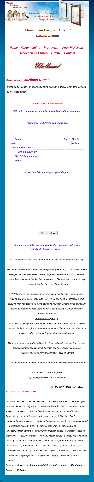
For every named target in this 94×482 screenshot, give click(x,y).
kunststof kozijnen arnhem (58, 440)
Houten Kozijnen (37, 401)
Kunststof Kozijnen (58, 401)
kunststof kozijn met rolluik (28, 440)
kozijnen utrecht (51, 445)
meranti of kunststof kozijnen (73, 450)
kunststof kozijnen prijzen (21, 455)
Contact (10, 460)
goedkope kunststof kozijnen (50, 421)
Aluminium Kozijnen (15, 401)
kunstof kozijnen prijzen (43, 450)
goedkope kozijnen (30, 445)
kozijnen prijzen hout (78, 421)
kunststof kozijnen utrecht (18, 431)
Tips (75, 455)
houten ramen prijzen (72, 445)
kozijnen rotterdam (49, 426)
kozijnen (22, 411)
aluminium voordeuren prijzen (49, 431)
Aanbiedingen (78, 401)
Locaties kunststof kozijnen (20, 406)
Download (64, 455)
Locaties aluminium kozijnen (51, 406)
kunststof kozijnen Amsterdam (44, 411)
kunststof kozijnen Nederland (34, 416)
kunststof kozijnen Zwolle (64, 416)
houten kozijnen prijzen (51, 436)
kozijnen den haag (47, 455)
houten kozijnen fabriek (17, 450)
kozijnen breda (69, 426)
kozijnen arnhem (28, 436)
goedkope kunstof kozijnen (19, 421)
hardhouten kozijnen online (22, 426)
